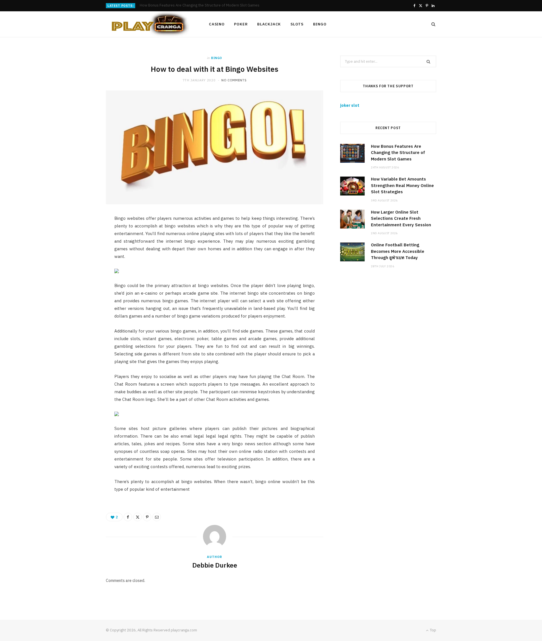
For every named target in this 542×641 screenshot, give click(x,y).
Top (432, 630)
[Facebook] (128, 517)
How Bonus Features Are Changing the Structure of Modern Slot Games (398, 153)
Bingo (320, 24)
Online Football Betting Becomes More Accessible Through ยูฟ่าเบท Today (397, 251)
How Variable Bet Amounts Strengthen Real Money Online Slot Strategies (201, 5)
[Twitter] (137, 517)
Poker (241, 24)
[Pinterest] (147, 517)
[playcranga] (148, 24)
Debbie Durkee (214, 565)
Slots (296, 24)
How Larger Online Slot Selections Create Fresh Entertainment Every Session (401, 218)
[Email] (156, 517)
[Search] (431, 24)
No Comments (233, 80)
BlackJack (269, 24)
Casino (217, 24)
